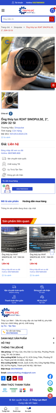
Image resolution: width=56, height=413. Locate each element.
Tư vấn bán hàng (13, 332)
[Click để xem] (28, 64)
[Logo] (27, 10)
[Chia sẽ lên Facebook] (11, 113)
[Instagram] (20, 378)
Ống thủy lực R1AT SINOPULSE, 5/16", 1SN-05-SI (42, 257)
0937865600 (22, 189)
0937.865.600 (14, 153)
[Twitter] (9, 378)
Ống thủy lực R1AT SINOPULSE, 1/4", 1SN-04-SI (13, 257)
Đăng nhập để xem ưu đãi (12, 150)
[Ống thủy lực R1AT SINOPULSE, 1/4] (14, 240)
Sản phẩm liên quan (15, 221)
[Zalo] (50, 383)
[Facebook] (3, 378)
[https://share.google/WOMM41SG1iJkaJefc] (50, 396)
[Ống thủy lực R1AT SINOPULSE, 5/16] (42, 240)
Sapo (35, 403)
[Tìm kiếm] (51, 19)
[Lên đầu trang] (52, 404)
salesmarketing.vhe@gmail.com (21, 373)
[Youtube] (15, 378)
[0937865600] (35, 2)
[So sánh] (5, 137)
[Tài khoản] (17, 2)
